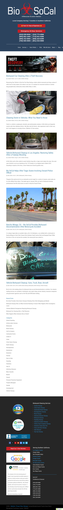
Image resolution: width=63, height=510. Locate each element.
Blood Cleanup (10, 328)
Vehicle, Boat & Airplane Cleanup (42, 423)
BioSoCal (13, 506)
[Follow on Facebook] (10, 443)
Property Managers (11, 382)
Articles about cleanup (23, 285)
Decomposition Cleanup (40, 411)
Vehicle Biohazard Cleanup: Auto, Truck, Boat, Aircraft (27, 283)
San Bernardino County (38, 462)
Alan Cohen (10, 175)
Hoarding (8, 361)
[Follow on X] (13, 443)
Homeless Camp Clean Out (40, 425)
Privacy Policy (19, 506)
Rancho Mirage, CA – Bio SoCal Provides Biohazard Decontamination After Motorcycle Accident (26, 226)
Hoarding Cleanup (38, 419)
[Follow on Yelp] (15, 443)
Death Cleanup (37, 285)
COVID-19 (8, 336)
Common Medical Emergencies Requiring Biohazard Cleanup (21, 308)
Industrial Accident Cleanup (41, 421)
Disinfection (9, 350)
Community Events (11, 334)
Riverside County (37, 460)
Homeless (8, 364)
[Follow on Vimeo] (26, 443)
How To (8, 366)
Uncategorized (9, 388)
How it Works (33, 47)
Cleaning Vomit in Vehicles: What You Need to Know (26, 118)
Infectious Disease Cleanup (41, 415)
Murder (8, 374)
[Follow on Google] (21, 443)
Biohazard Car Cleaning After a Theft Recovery (24, 76)
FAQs (40, 47)
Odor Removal (37, 429)
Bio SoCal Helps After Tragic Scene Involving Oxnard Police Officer (29, 172)
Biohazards (21, 175)
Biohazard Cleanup (38, 417)
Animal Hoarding (10, 320)
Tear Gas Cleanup (38, 431)
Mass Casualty (10, 372)
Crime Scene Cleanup (11, 342)
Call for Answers (10, 331)
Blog (59, 47)
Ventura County (37, 456)
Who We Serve (46, 47)
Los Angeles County (38, 450)
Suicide (8, 385)
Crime (7, 339)
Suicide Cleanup (38, 405)
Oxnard (8, 377)
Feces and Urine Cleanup (40, 427)
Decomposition (10, 347)
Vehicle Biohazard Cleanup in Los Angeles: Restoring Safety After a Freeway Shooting (29, 154)
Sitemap (26, 506)
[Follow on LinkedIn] (24, 443)
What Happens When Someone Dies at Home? (17, 314)
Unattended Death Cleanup (40, 409)
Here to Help (9, 358)
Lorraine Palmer (11, 78)
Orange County (36, 458)
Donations (8, 353)
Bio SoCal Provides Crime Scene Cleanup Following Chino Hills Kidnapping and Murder (27, 301)
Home (19, 47)
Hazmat (8, 355)
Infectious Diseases (11, 369)
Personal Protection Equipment (14, 380)
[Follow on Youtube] (18, 443)
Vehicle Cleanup (24, 78)
